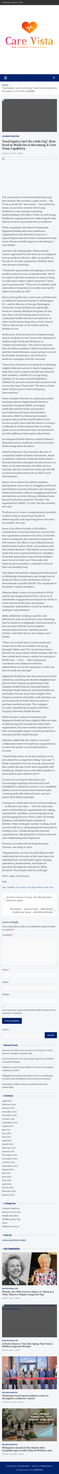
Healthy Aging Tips (11, 1219)
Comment (7, 935)
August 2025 (8, 1126)
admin (20, 153)
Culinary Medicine (10, 136)
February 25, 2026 (9, 1402)
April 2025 (7, 1140)
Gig (33, 887)
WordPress (38, 1470)
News (4, 1223)
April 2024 (7, 1184)
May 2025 (6, 1137)
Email (5, 982)
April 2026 (7, 1101)
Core (18, 887)
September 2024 (10, 1166)
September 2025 (10, 1122)
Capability (11, 887)
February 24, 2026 (9, 1454)
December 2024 (9, 1155)
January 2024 (8, 1195)
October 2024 (8, 1162)
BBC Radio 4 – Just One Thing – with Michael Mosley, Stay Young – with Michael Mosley (31, 910)
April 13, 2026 (7, 1350)
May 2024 (6, 1180)
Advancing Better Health (14, 1240)
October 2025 (8, 1119)
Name (5, 969)
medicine (39, 887)
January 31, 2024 (9, 153)
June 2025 (6, 1133)
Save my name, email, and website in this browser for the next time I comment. (29, 1011)
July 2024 (6, 1173)
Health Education (10, 1215)
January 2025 (8, 1151)
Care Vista (12, 66)
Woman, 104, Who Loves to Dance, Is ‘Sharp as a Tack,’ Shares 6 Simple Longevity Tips (28, 1293)
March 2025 (7, 1144)
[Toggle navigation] (5, 77)
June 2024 (6, 1177)
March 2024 (7, 1187)
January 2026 (8, 1108)
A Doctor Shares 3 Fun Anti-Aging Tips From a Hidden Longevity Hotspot (27, 1345)
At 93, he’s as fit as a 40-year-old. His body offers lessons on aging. (29, 898)
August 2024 (8, 1169)
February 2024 (9, 1191)
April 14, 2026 (7, 1298)
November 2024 (9, 1158)
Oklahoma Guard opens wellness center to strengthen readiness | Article (25, 1397)
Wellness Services (10, 1226)
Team (51, 887)
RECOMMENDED (12, 1248)
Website (5, 994)
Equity (23, 887)
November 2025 (9, 1115)
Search (5, 1029)
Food (29, 887)
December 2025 (9, 1111)
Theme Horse (45, 1466)
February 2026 (9, 1104)
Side (46, 887)
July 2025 (6, 1130)
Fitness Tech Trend (11, 1212)
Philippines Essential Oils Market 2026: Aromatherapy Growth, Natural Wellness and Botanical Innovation (26, 1450)
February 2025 (9, 1148)
